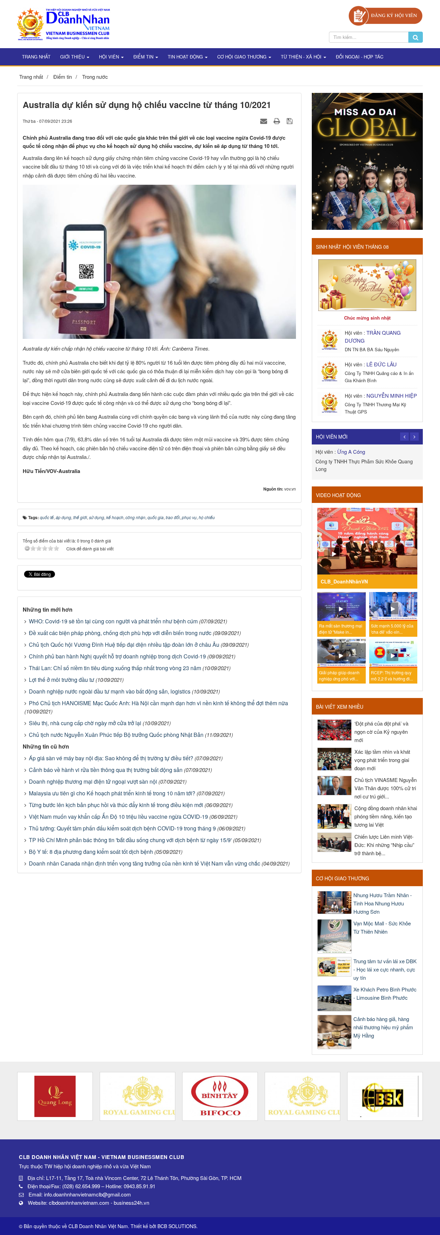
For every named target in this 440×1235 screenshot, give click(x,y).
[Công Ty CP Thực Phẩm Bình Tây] (137, 1096)
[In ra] (278, 120)
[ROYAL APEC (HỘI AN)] (55, 1096)
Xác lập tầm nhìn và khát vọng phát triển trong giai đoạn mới (382, 760)
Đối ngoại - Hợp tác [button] (359, 56)
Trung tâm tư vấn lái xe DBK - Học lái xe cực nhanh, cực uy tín (385, 969)
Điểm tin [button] (144, 56)
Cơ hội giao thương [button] (242, 56)
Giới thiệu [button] (73, 56)
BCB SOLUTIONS (176, 1226)
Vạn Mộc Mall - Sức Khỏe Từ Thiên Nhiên (382, 927)
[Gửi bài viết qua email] (264, 120)
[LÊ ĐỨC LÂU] (330, 371)
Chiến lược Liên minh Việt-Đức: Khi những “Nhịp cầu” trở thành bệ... (384, 845)
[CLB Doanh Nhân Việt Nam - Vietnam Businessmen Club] (63, 23)
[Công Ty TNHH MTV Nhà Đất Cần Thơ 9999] (385, 1096)
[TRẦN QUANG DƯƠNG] (330, 340)
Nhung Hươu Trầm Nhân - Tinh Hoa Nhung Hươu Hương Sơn (382, 903)
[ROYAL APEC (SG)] (220, 1096)
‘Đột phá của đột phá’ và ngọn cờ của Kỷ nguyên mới (381, 731)
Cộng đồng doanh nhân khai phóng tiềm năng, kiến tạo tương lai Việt (385, 816)
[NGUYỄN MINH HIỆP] (330, 403)
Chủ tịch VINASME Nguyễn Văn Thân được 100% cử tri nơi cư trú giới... (385, 788)
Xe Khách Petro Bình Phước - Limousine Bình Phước (385, 993)
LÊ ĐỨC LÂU (381, 364)
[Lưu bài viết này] (290, 120)
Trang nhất (36, 56)
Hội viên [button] (109, 56)
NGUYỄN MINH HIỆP (391, 395)
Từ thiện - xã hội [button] (302, 56)
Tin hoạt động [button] (186, 56)
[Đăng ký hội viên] (385, 15)
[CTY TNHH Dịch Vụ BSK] (302, 1096)
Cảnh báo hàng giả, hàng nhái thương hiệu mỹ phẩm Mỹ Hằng (383, 1027)
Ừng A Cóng (351, 451)
